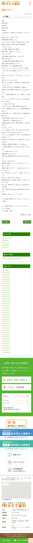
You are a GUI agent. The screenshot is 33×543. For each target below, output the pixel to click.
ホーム (3, 478)
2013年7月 (7, 334)
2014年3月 (7, 319)
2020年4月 (7, 294)
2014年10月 (7, 314)
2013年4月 (7, 341)
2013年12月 (7, 323)
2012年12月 (7, 347)
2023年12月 (7, 285)
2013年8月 (7, 332)
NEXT (26, 222)
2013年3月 (7, 343)
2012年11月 (7, 350)
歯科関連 (6, 245)
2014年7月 (7, 316)
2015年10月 (7, 310)
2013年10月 (7, 328)
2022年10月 (7, 288)
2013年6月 (7, 336)
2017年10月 (7, 299)
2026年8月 (7, 270)
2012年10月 (7, 352)
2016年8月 (7, 303)
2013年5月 (7, 339)
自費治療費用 (11, 479)
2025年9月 (7, 274)
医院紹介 (14, 478)
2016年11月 (7, 301)
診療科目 (8, 478)
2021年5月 (7, 290)
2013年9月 (7, 330)
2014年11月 (7, 312)
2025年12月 (7, 272)
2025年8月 (7, 277)
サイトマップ (19, 479)
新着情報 (6, 240)
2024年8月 (7, 283)
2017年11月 (7, 296)
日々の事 (6, 242)
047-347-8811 (15, 512)
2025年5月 (7, 279)
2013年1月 (7, 345)
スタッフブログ (8, 238)
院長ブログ (7, 247)
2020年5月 (7, 292)
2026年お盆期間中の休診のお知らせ (13, 258)
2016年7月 (7, 305)
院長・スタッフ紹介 (22, 478)
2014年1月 (7, 321)
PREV (6, 222)
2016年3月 (7, 308)
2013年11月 (7, 325)
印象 (7, 16)
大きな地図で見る (6, 499)
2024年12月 (7, 281)
